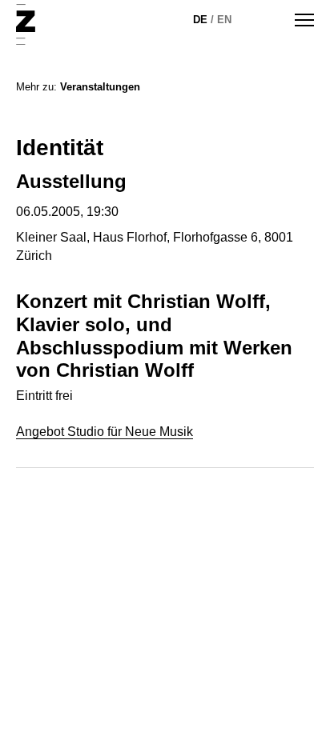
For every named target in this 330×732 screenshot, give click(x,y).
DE (200, 20)
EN (224, 20)
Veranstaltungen (100, 87)
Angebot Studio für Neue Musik (104, 431)
